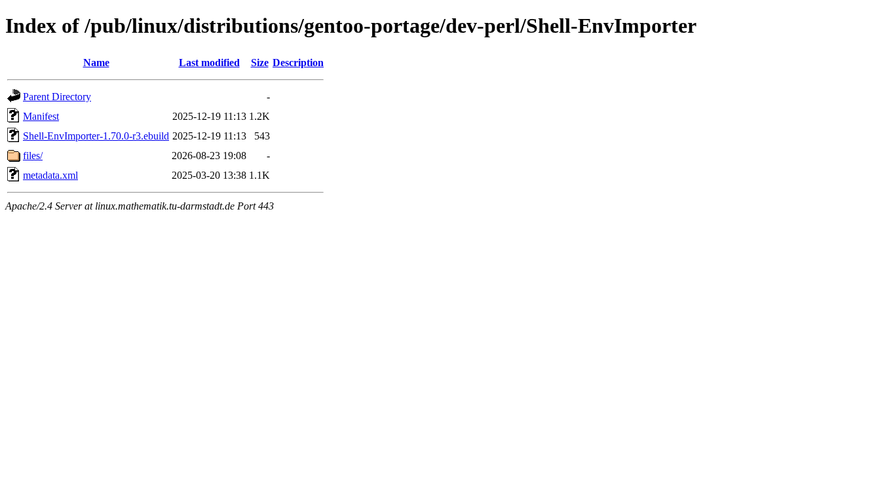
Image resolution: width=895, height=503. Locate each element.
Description (298, 62)
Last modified (209, 62)
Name (96, 62)
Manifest (41, 116)
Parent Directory (57, 96)
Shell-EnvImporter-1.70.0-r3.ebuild (96, 135)
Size (260, 62)
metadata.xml (50, 175)
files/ (33, 155)
